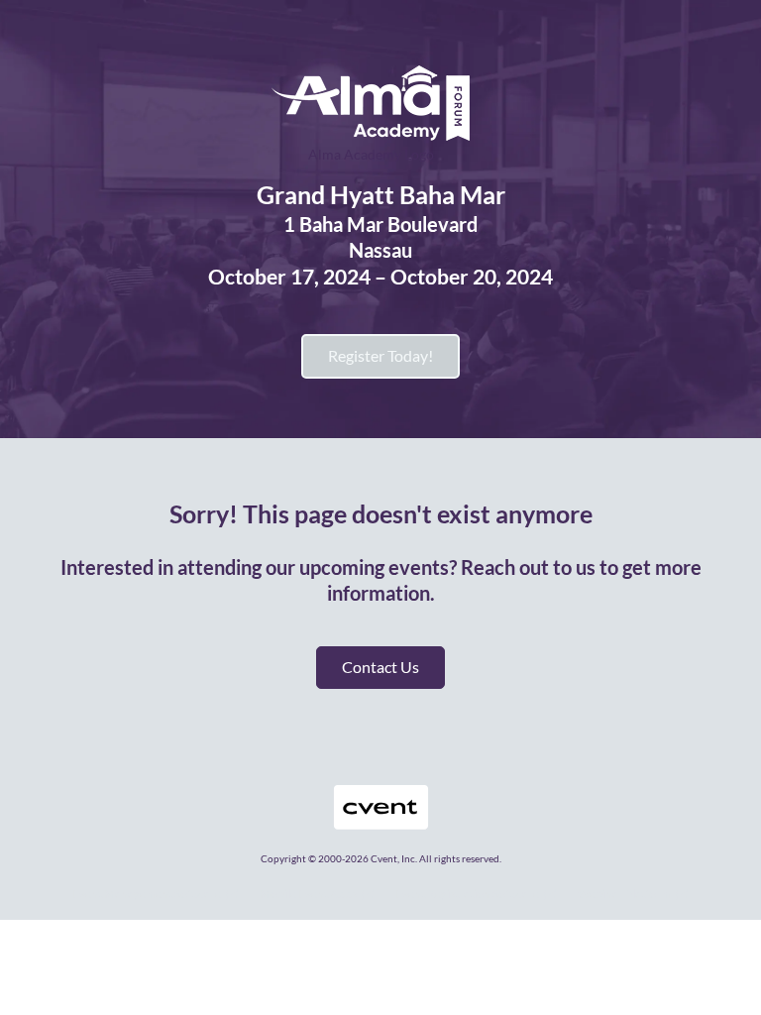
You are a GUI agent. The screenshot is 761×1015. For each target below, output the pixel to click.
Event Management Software (146, 893)
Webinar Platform (624, 893)
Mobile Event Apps (308, 893)
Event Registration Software (467, 893)
